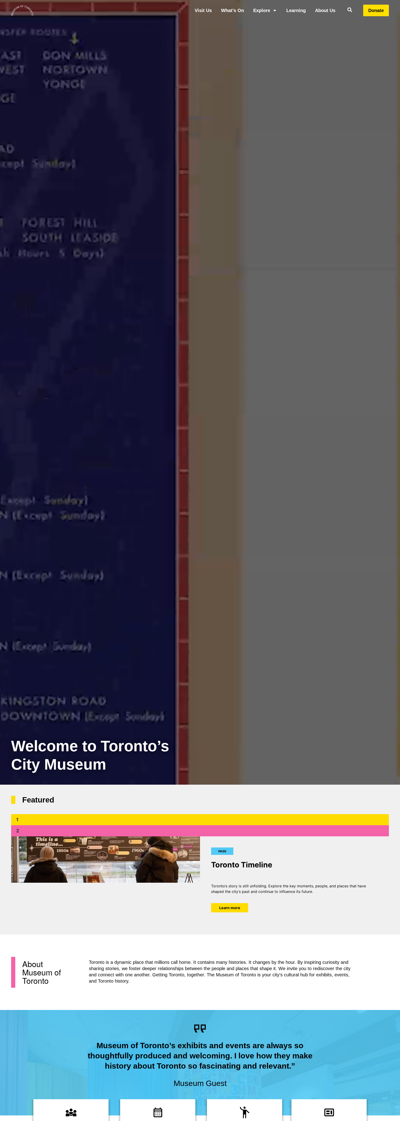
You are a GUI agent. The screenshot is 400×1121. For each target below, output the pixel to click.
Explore (261, 10)
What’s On (232, 10)
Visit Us (203, 10)
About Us (325, 10)
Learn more (229, 897)
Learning (296, 10)
